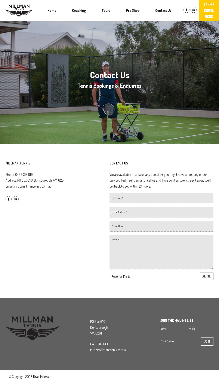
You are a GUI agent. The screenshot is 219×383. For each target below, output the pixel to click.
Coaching (79, 10)
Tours (106, 10)
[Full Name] (161, 200)
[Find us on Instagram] (194, 11)
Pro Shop (133, 10)
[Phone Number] (161, 228)
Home (51, 10)
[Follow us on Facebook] (186, 11)
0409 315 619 (99, 344)
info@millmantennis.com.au (33, 186)
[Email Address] (161, 214)
